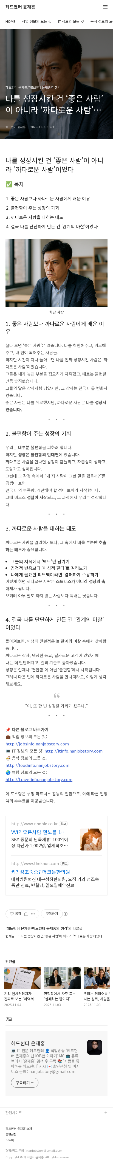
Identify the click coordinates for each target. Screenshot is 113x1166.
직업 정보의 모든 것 (37, 21)
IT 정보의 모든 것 (71, 21)
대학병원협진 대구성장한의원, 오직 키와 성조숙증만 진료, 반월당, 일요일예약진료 (55, 882)
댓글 (8, 1018)
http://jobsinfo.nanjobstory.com (37, 744)
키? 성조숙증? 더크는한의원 (40, 871)
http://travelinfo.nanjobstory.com (38, 779)
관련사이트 (13, 1112)
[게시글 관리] (33, 914)
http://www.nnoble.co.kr (34, 823)
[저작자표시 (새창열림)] (65, 914)
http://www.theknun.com (35, 863)
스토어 (11, 1157)
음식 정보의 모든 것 (20, 1139)
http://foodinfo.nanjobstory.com (37, 765)
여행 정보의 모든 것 (20, 1148)
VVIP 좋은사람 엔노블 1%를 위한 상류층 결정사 (38, 832)
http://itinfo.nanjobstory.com (73, 751)
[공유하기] (26, 914)
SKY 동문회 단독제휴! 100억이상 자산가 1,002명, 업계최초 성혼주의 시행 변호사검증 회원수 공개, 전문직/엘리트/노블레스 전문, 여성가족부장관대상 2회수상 (40, 842)
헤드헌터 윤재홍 (20, 7)
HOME (10, 21)
